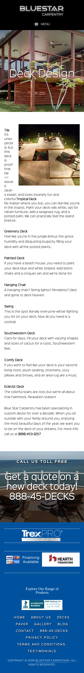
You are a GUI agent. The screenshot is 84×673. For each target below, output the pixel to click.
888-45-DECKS (42, 497)
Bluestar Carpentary (52, 660)
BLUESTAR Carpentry (42, 11)
